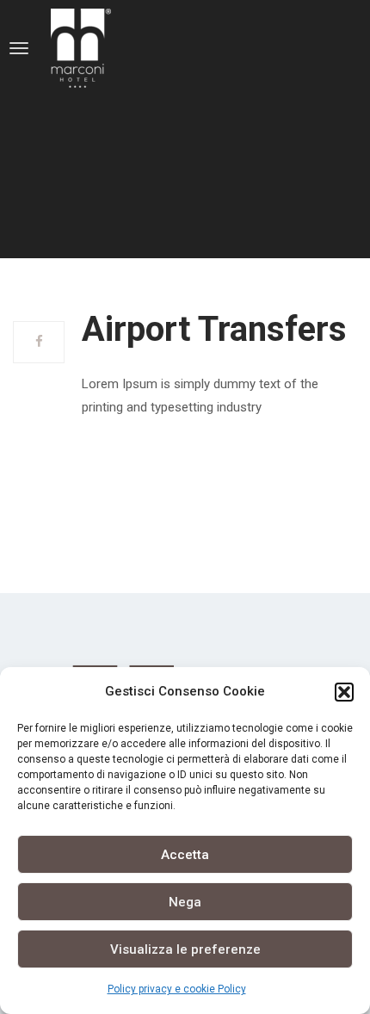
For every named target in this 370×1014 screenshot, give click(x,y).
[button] (344, 692)
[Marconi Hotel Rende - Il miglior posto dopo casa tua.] (109, 48)
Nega (185, 902)
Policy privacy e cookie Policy (177, 989)
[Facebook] (39, 341)
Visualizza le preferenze (185, 949)
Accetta (185, 855)
